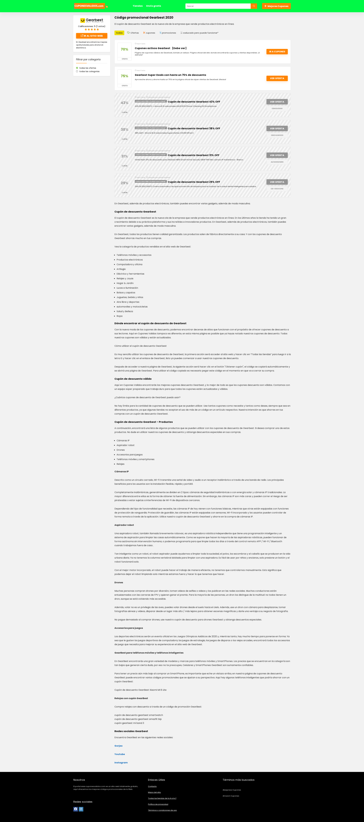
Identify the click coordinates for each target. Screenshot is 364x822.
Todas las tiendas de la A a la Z (162, 798)
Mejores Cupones (278, 6)
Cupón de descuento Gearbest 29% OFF (194, 182)
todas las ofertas (87, 68)
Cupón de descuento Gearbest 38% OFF (194, 128)
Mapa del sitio (154, 792)
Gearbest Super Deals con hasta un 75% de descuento (170, 75)
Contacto (152, 786)
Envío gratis (153, 6)
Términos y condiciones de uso (162, 810)
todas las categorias (89, 71)
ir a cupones (277, 51)
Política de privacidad (158, 804)
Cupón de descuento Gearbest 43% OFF (194, 101)
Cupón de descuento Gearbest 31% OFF (193, 155)
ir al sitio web (93, 36)
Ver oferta (277, 78)
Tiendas (138, 6)
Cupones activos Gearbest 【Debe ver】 (161, 48)
